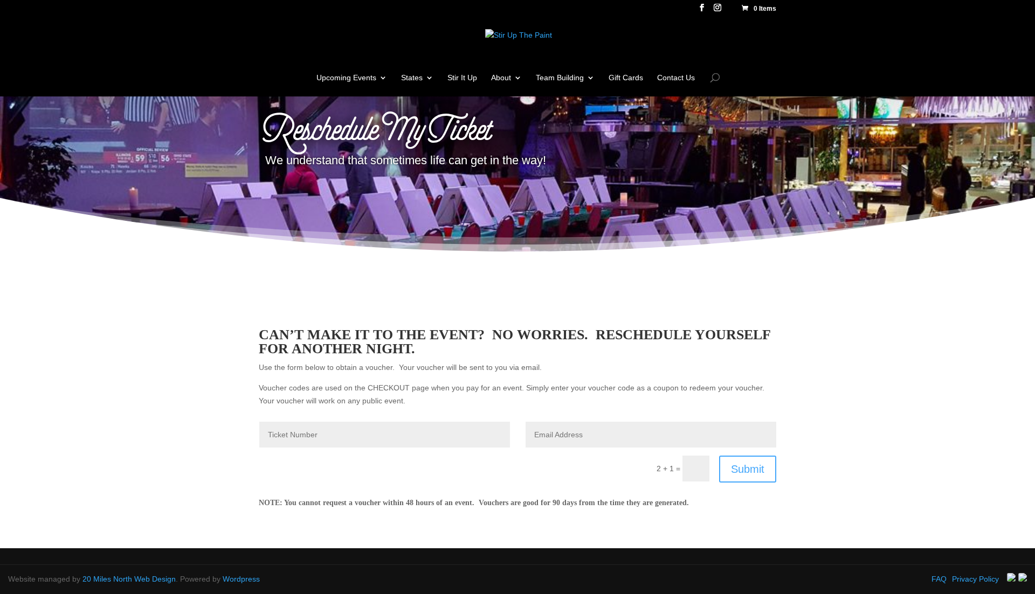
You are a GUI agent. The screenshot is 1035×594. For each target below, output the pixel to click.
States (412, 78)
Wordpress (241, 579)
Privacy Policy (975, 579)
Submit (747, 469)
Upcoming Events (346, 78)
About (501, 78)
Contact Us (676, 78)
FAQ (939, 579)
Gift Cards (626, 78)
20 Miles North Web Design (129, 579)
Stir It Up (462, 78)
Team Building (560, 78)
